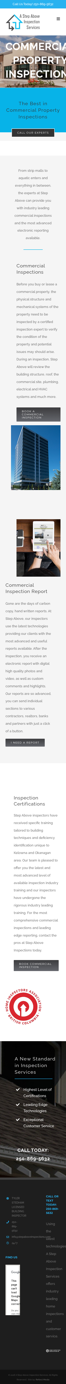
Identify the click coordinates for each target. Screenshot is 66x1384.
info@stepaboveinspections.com (16, 1236)
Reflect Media (42, 1379)
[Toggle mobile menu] (58, 19)
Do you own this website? (16, 1313)
